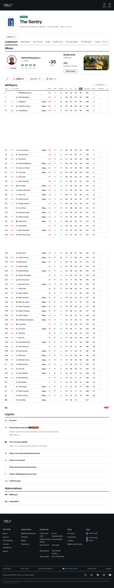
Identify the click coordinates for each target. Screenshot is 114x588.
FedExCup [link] (58, 42)
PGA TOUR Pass (58, 557)
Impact (5, 551)
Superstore (72, 537)
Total (49, 88)
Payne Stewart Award (45, 540)
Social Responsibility (57, 534)
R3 (76, 88)
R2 (71, 88)
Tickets (70, 540)
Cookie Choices (92, 568)
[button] (11, 37)
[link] (8, 5)
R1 (66, 88)
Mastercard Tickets (75, 544)
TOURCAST (7, 548)
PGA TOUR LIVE (44, 534)
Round (61, 88)
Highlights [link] (25, 42)
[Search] (7, 79)
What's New (44, 557)
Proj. (94, 88)
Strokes (87, 88)
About (5, 533)
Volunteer (55, 545)
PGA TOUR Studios (56, 552)
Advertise (25, 544)
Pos (6, 88)
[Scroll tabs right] (107, 42)
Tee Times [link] (38, 42)
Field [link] (47, 42)
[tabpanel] (57, 275)
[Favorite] (14, 93)
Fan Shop (71, 533)
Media (23, 540)
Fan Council (44, 545)
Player (16, 88)
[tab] (11, 42)
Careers (6, 537)
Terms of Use (24, 568)
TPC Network (8, 540)
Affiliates (24, 537)
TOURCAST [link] (86, 42)
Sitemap (108, 568)
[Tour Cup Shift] (107, 89)
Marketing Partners (28, 533)
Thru (55, 88)
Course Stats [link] (72, 42)
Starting (101, 88)
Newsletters (44, 551)
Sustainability (57, 539)
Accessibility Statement (45, 568)
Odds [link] (97, 42)
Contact (6, 544)
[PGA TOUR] (7, 521)
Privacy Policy (7, 568)
